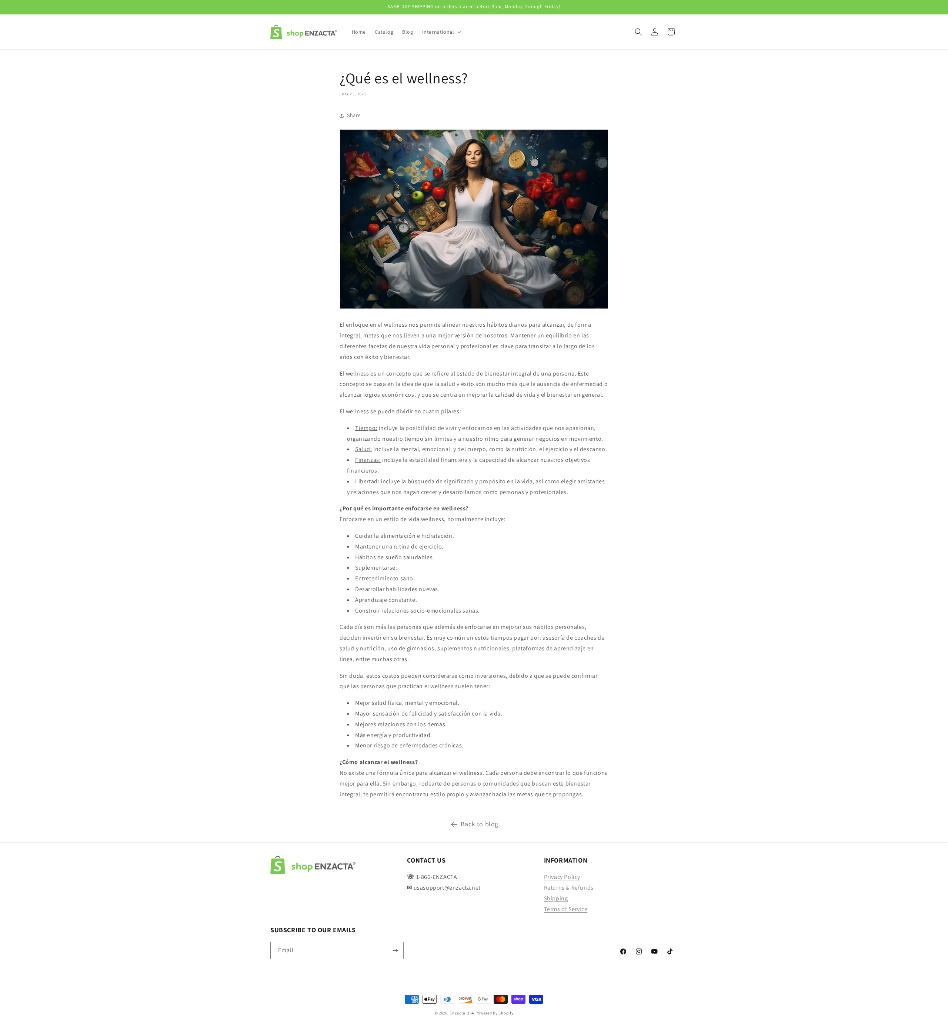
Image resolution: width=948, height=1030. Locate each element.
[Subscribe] (395, 950)
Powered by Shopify (494, 1013)
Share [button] (354, 115)
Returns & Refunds (569, 887)
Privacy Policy (562, 877)
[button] (441, 32)
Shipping (556, 898)
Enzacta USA (462, 1013)
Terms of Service (566, 909)
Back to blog (479, 824)
